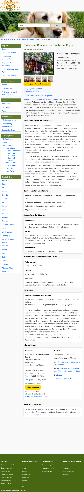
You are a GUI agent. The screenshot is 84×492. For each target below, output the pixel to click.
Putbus (4, 249)
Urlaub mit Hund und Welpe (10, 70)
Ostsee (4, 143)
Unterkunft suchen (9, 53)
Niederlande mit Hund (7, 474)
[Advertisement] (53, 434)
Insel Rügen (10, 148)
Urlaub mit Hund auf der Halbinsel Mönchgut (41, 99)
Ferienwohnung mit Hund (49, 465)
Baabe (4, 184)
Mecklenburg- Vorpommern (7, 125)
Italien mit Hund (5, 471)
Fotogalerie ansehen (31, 91)
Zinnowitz (5, 272)
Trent (4, 261)
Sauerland (24, 480)
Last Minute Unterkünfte (6, 57)
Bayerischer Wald (26, 474)
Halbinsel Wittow (14, 151)
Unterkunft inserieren (10, 76)
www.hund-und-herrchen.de (36, 397)
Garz (3, 202)
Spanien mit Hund (6, 480)
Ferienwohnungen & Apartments (9, 93)
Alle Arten (6, 84)
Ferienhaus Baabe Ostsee (64, 379)
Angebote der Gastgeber (7, 64)
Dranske (5, 195)
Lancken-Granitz (8, 225)
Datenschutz (66, 474)
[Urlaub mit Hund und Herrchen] (10, 11)
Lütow (4, 228)
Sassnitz (5, 253)
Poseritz (5, 246)
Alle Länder (6, 104)
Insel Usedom (10, 165)
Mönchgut (6, 236)
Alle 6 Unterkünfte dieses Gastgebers (38, 96)
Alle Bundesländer (9, 120)
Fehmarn (5, 199)
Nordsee (24, 468)
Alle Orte (5, 180)
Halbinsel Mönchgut (11, 154)
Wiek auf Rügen (8, 268)
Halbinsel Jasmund (11, 159)
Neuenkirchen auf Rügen (9, 240)
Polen (4, 111)
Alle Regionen (7, 139)
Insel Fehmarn (10, 163)
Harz (23, 483)
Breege (4, 191)
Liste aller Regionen (68, 471)
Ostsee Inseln (8, 145)
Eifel (23, 486)
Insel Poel (9, 168)
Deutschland (6, 107)
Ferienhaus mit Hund (48, 468)
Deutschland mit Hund (7, 465)
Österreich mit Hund (6, 468)
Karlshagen (6, 217)
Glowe (4, 206)
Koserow (5, 221)
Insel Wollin (9, 171)
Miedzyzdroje (7, 232)
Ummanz (5, 264)
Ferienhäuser (7, 88)
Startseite (5, 49)
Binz (3, 188)
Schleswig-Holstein (9, 130)
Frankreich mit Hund (6, 477)
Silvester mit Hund (47, 471)
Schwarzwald (25, 477)
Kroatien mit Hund (6, 483)
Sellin (4, 257)
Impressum (65, 468)
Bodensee (24, 471)
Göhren (5, 210)
